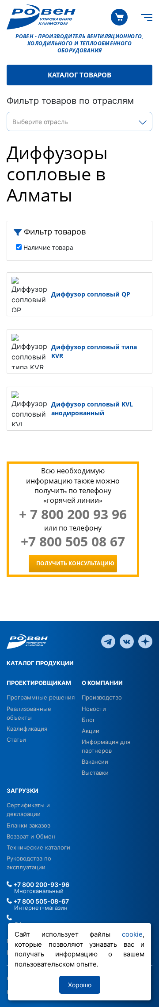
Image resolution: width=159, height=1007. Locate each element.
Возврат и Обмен (31, 836)
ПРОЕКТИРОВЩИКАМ (39, 682)
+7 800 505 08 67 (73, 541)
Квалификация (27, 728)
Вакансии (95, 761)
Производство (102, 697)
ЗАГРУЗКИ (22, 790)
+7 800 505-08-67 (40, 901)
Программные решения (41, 697)
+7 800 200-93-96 (40, 884)
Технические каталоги (38, 847)
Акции (90, 730)
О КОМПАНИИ (102, 682)
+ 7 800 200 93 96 (73, 514)
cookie (132, 934)
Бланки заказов (28, 825)
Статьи (16, 739)
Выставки (95, 772)
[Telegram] (108, 641)
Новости (94, 708)
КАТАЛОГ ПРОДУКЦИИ (40, 662)
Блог (88, 719)
